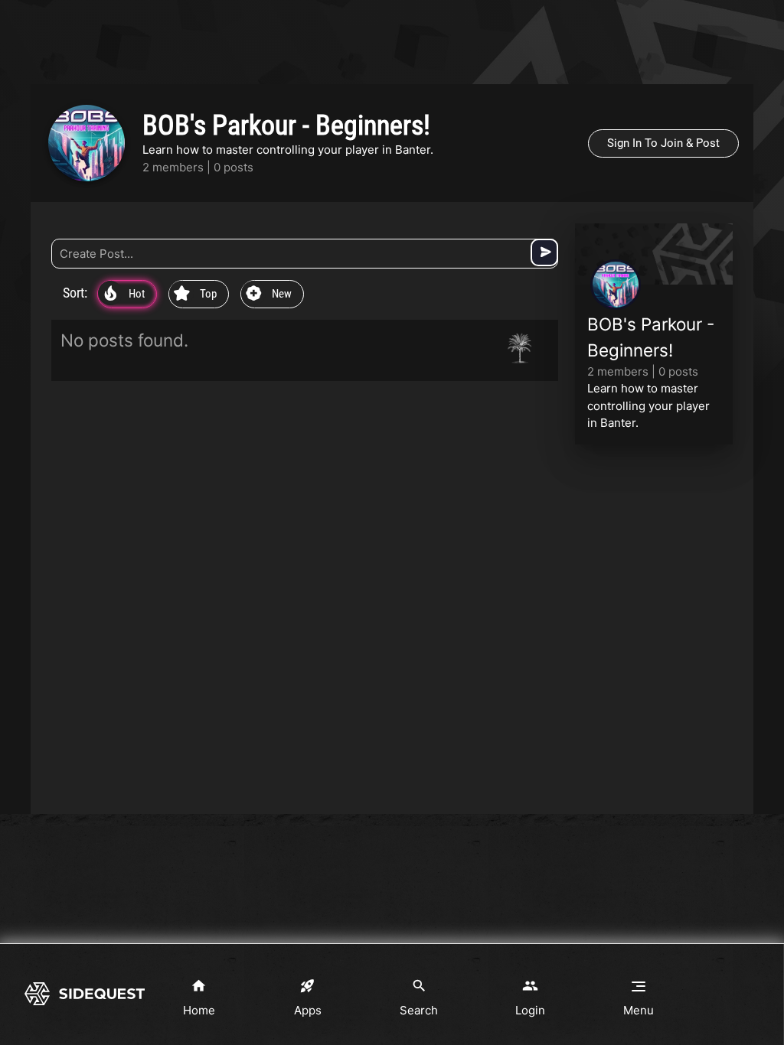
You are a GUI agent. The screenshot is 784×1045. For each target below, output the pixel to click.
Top (195, 294)
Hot (124, 294)
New (268, 294)
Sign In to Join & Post (663, 143)
